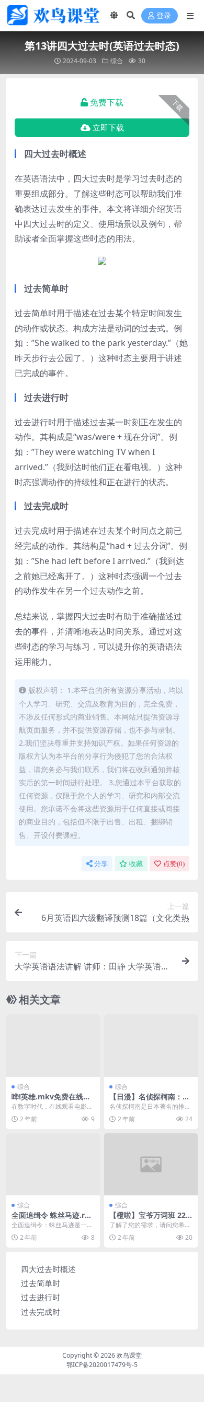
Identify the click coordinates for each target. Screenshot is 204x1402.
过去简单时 (40, 1283)
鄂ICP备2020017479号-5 (102, 1364)
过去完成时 (40, 1312)
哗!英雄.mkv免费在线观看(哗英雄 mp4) (51, 1101)
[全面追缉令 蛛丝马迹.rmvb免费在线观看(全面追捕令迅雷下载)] (53, 1164)
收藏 (136, 864)
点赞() (174, 864)
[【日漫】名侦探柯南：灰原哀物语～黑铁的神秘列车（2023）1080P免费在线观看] (151, 1045)
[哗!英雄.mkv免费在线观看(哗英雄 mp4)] (53, 1045)
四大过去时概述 (48, 1269)
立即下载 (108, 128)
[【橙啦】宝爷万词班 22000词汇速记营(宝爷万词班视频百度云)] (151, 1164)
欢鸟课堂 (129, 1355)
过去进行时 (40, 1297)
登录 (163, 16)
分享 (101, 864)
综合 (116, 60)
